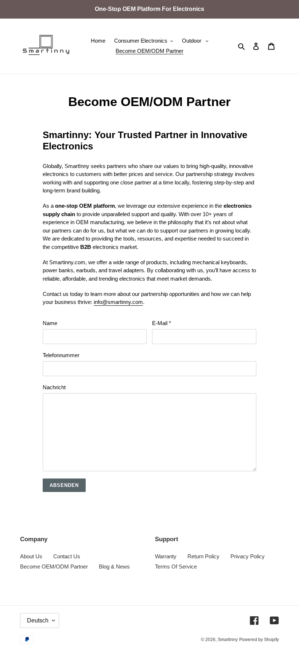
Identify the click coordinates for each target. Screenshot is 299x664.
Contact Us (66, 556)
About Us (31, 556)
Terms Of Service (176, 566)
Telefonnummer (61, 355)
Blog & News (114, 566)
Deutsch (37, 620)
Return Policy (203, 556)
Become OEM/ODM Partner (54, 566)
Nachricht (54, 387)
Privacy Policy (247, 556)
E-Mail (161, 323)
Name (50, 323)
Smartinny (228, 639)
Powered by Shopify (259, 639)
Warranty (165, 556)
